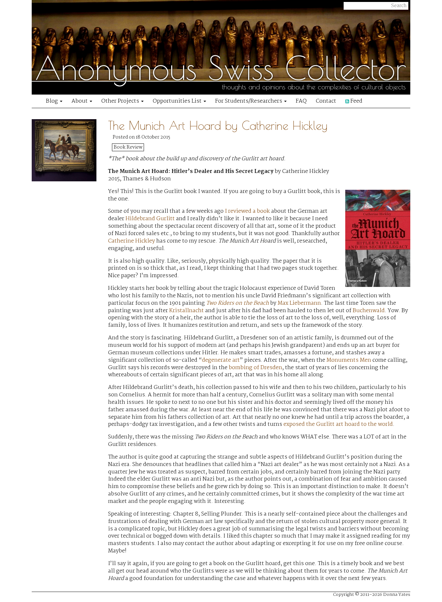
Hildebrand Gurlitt (150, 218)
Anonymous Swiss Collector (220, 68)
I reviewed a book (248, 211)
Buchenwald (369, 310)
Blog (52, 101)
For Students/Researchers (249, 101)
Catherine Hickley (131, 241)
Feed (355, 101)
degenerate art (221, 360)
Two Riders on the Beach (237, 303)
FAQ (301, 101)
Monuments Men (348, 360)
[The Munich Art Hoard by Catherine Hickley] (70, 353)
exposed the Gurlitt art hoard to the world (338, 424)
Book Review (128, 147)
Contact (326, 101)
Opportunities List (178, 101)
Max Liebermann (299, 303)
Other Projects (120, 101)
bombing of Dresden (255, 367)
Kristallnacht (186, 310)
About (80, 101)
